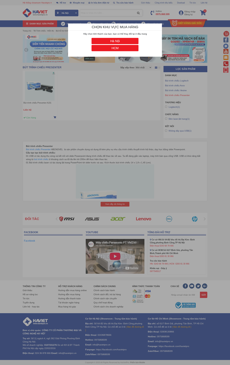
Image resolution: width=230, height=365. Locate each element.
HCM (115, 48)
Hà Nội (115, 41)
